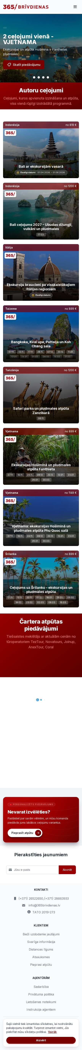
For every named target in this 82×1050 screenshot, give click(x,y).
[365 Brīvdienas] (25, 6)
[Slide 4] (48, 77)
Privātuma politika (41, 994)
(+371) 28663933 (56, 898)
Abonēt (67, 869)
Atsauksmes (41, 957)
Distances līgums (41, 949)
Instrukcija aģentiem (41, 1009)
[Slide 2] (39, 77)
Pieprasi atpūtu (41, 965)
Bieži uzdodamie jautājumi (41, 934)
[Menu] (75, 7)
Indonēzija (12, 124)
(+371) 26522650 (30, 898)
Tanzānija (12, 370)
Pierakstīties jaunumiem (41, 854)
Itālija (9, 247)
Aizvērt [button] (41, 1040)
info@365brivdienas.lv (44, 905)
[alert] (5, 28)
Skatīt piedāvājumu (26, 65)
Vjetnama (11, 431)
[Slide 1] (34, 77)
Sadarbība (41, 987)
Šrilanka (10, 554)
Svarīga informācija (41, 942)
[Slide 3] (43, 77)
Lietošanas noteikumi (41, 1002)
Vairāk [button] (52, 1031)
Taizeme (11, 308)
